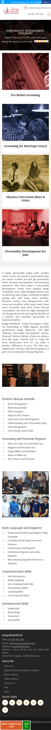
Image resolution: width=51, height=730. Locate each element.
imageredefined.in (20, 646)
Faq (6, 687)
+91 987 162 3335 (35, 14)
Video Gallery (11, 679)
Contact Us (9, 683)
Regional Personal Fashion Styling (21, 670)
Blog (6, 691)
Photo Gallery (11, 674)
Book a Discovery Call (11, 725)
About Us (9, 666)
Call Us (26, 725)
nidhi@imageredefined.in (40, 8)
